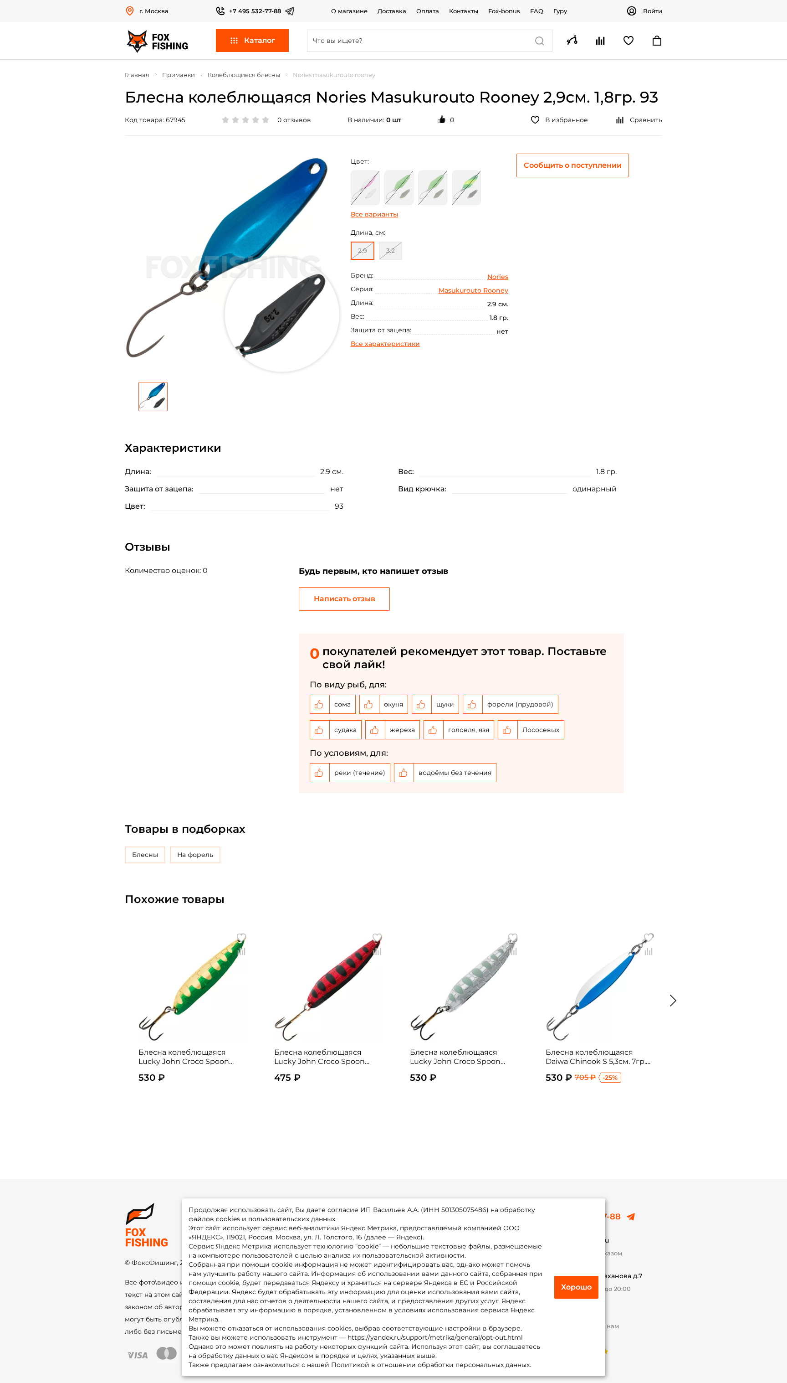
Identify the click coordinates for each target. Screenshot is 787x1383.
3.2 (390, 251)
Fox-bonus (504, 11)
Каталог (259, 40)
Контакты (463, 11)
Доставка (392, 11)
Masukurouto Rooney (473, 290)
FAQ (536, 11)
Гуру (560, 11)
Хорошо (576, 1287)
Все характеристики (385, 344)
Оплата (427, 11)
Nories (497, 277)
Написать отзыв (344, 598)
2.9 (362, 251)
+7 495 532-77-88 (255, 11)
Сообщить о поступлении (573, 165)
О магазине (349, 11)
